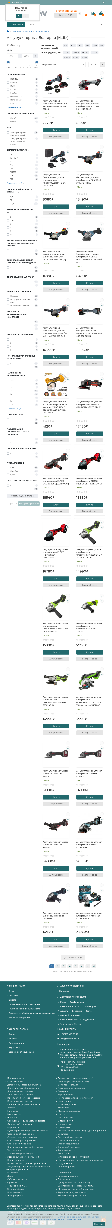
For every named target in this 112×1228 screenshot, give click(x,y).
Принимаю (99, 1224)
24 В (87, 45)
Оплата (12, 1000)
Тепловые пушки (66, 1150)
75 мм (66, 52)
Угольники (63, 1153)
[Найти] (102, 24)
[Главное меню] (103, 2)
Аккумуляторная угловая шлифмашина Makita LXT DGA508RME (89, 916)
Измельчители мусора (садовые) (24, 1098)
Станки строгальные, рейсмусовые (25, 1147)
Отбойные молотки (17, 1179)
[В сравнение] (68, 78)
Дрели (10, 1176)
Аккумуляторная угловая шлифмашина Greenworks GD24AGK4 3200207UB (55, 701)
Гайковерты (64, 1179)
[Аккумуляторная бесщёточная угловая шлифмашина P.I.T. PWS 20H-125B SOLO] (89, 84)
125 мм (67, 57)
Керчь (89, 1011)
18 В (102, 45)
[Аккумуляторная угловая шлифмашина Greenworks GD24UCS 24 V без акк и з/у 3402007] (89, 680)
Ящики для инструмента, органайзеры (26, 1163)
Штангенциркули (16, 1160)
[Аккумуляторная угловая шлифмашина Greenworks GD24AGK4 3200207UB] (56, 680)
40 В (73, 45)
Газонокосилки (15, 1081)
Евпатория (90, 1006)
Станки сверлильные (68, 1144)
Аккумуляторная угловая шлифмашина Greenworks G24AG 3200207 (89, 627)
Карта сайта (14, 1047)
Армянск (77, 1015)
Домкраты (63, 1091)
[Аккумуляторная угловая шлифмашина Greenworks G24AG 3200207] (89, 606)
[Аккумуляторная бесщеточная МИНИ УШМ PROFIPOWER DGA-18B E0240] (56, 84)
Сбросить (12, 503)
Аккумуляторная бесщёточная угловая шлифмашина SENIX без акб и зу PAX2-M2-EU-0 (55, 332)
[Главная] (8, 31)
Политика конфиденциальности (24, 1009)
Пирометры (13, 1127)
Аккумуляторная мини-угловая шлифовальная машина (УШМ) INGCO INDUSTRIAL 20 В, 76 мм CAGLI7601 (55, 407)
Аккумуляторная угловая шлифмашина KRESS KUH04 (55, 845)
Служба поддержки (72, 985)
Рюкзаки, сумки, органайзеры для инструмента (82, 1130)
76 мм (84, 57)
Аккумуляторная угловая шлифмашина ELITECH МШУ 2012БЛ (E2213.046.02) (55, 553)
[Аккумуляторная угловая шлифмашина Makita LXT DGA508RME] (89, 896)
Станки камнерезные (68, 1140)
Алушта (64, 1011)
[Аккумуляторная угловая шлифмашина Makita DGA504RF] (89, 825)
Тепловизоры (14, 1150)
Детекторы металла (68, 1085)
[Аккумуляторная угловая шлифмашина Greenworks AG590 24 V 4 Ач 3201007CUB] (89, 532)
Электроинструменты (22, 31)
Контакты (64, 991)
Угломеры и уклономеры (20, 1153)
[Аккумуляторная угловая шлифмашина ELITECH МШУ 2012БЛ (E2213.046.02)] (56, 532)
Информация (17, 985)
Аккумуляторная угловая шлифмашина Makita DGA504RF (89, 845)
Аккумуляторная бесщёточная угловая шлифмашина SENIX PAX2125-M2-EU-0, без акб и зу (89, 256)
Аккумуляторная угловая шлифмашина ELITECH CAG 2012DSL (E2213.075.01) (56, 481)
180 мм (85, 52)
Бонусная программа (19, 1018)
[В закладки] (68, 73)
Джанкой (64, 1015)
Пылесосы (12, 1172)
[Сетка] (102, 64)
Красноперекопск (69, 1020)
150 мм (95, 52)
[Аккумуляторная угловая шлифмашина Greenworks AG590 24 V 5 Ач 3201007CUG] (56, 606)
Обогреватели (65, 1117)
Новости (13, 1039)
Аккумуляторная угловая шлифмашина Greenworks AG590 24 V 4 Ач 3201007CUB (89, 553)
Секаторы (63, 1134)
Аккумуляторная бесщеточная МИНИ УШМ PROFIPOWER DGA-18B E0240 (56, 105)
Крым (63, 1002)
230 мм (76, 52)
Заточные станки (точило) (20, 1094)
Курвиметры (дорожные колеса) (23, 1104)
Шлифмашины (14, 1192)
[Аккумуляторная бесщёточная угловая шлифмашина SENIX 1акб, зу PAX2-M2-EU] (89, 158)
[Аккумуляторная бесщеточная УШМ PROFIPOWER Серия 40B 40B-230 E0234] (89, 311)
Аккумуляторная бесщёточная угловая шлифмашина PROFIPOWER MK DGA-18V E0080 (54, 180)
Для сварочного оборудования (23, 1088)
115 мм (76, 57)
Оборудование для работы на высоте (26, 1121)
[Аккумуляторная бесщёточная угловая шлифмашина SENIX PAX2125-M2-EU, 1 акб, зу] (56, 234)
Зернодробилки (66, 1094)
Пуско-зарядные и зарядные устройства (27, 1130)
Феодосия (77, 1011)
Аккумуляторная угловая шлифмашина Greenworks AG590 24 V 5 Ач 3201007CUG (55, 627)
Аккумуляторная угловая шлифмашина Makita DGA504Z (55, 916)
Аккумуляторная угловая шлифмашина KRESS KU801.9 (89, 774)
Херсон (78, 1024)
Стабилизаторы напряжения (21, 1140)
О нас (11, 991)
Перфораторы (65, 1172)
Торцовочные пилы (17, 1186)
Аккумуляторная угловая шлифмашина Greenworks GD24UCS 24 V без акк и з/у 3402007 (89, 701)
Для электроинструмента (20, 1091)
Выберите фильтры (29, 503)
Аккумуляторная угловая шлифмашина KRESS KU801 (55, 774)
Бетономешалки (15, 1078)
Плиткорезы (64, 1127)
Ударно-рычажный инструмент (23, 1157)
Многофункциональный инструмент (76, 1189)
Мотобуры (12, 1111)
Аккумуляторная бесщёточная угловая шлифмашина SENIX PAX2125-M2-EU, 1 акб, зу (54, 255)
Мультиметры (14, 1114)
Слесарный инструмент (70, 1137)
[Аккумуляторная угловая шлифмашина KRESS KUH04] (56, 825)
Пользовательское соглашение (24, 1004)
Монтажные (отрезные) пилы (72, 1195)
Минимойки (64, 1108)
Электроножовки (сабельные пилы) (76, 1186)
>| (94, 966)
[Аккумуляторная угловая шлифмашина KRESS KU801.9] (89, 754)
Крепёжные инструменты (20, 1101)
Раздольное (88, 1020)
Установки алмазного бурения (73, 1157)
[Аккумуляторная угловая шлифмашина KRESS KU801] (56, 754)
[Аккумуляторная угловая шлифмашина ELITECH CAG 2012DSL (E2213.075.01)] (56, 461)
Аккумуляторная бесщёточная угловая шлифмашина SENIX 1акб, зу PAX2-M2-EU (89, 178)
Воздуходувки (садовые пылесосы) (75, 1078)
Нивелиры (12, 1117)
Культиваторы (65, 1101)
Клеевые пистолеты (68, 1176)
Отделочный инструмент (20, 1124)
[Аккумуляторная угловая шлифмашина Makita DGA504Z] (56, 896)
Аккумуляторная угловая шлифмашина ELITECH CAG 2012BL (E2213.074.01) (89, 404)
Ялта (79, 1006)
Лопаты (11, 1108)
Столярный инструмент (70, 1147)
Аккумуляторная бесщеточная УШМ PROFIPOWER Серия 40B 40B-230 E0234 (89, 332)
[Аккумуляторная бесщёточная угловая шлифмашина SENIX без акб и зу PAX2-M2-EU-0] (56, 311)
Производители (16, 1043)
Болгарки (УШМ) (43, 31)
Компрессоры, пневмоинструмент (75, 1098)
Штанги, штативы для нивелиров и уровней (80, 1160)
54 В (80, 45)
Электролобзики (15, 1189)
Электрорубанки (15, 1195)
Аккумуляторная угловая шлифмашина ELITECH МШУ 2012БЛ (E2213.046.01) (89, 481)
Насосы (62, 1114)
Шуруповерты (65, 1163)
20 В (95, 45)
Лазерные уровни (67, 1104)
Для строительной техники (71, 1088)
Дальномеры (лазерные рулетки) (24, 1085)
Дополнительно (19, 1028)
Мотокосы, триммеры (69, 1111)
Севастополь (66, 1006)
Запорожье (65, 1024)
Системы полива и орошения (22, 1137)
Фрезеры (12, 1182)
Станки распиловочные (19, 1144)
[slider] (8, 62)
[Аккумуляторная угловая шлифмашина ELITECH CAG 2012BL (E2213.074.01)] (89, 385)
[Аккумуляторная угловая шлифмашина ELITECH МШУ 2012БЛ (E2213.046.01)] (89, 461)
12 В (65, 45)
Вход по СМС (65, 15)
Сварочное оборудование (21, 1052)
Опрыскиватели (66, 1121)
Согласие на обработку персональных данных (60, 1219)
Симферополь (77, 1002)
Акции (12, 1034)
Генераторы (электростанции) (73, 1081)
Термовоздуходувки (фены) (72, 1192)
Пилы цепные (65, 1124)
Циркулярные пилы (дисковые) (74, 1182)
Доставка (13, 995)
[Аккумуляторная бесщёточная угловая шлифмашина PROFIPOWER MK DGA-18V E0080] (56, 158)
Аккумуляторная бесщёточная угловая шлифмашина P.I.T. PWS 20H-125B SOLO (88, 105)
